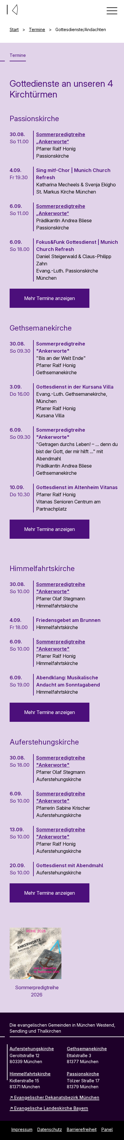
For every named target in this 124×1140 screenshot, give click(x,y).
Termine (37, 29)
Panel (107, 1129)
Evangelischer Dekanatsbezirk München (56, 1097)
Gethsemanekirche (87, 1048)
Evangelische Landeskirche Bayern (51, 1108)
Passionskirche (83, 1073)
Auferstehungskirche (32, 1048)
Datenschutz (49, 1129)
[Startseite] (2, 8)
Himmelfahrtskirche (30, 1073)
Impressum (22, 1129)
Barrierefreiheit (82, 1129)
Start (14, 29)
